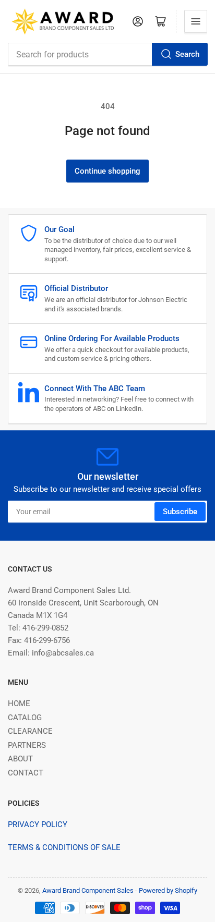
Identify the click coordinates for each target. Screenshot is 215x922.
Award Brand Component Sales (88, 890)
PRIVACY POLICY (37, 824)
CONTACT (25, 773)
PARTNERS (27, 745)
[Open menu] (195, 21)
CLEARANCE (30, 731)
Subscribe (180, 511)
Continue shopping (107, 171)
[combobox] (107, 54)
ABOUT (20, 758)
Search (187, 54)
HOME (19, 703)
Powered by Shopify (168, 890)
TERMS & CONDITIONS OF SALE (64, 847)
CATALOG (25, 717)
